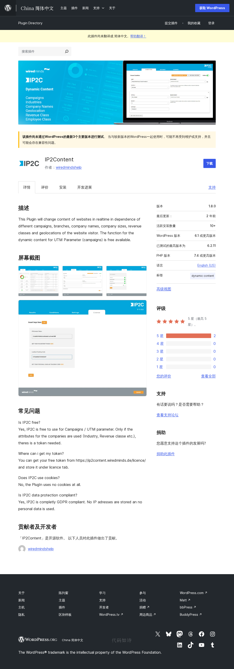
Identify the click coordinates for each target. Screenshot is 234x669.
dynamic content (202, 275)
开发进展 (84, 187)
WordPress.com (193, 593)
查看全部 (208, 376)
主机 (21, 607)
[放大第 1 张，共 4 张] (52, 272)
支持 (212, 187)
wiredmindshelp (69, 167)
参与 (142, 593)
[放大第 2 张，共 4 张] (96, 272)
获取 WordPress (212, 8)
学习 (102, 593)
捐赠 (144, 607)
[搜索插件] (66, 51)
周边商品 (147, 614)
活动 (142, 600)
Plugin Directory (30, 23)
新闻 (21, 600)
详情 (26, 187)
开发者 (104, 607)
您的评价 (164, 376)
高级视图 (164, 289)
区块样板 (65, 614)
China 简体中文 (72, 640)
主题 (62, 600)
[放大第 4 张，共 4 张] (140, 306)
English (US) (206, 265)
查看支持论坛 (167, 415)
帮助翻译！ (138, 36)
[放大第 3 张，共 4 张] (140, 272)
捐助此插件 (166, 453)
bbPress (188, 607)
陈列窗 (63, 593)
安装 (62, 187)
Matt (185, 600)
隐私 (21, 614)
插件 (62, 607)
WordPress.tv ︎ (111, 614)
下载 (209, 163)
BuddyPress (191, 614)
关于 (21, 593)
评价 (44, 187)
